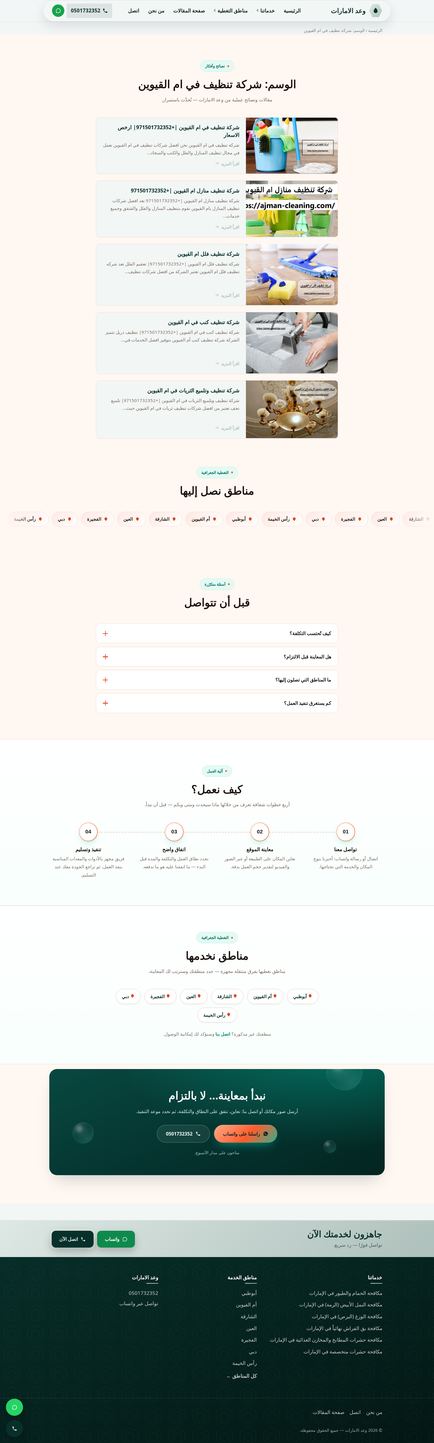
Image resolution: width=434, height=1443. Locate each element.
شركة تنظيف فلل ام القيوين (208, 253)
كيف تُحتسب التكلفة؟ (310, 633)
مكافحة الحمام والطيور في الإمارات (345, 1293)
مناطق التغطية (233, 10)
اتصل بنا (223, 1034)
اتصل (133, 10)
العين (191, 996)
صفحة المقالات (189, 10)
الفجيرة (158, 996)
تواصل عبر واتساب (138, 1303)
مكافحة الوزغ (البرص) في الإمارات (347, 1316)
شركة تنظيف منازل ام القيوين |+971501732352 (185, 190)
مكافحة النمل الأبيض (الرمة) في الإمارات (340, 1304)
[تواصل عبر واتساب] (58, 10)
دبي (126, 996)
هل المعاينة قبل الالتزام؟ (307, 656)
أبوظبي (300, 996)
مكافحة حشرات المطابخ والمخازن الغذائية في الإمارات (326, 1339)
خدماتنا (267, 10)
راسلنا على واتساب (241, 1134)
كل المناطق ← (241, 1375)
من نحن (156, 10)
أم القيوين (263, 996)
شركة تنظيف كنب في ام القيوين (203, 321)
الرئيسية (292, 10)
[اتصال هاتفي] (14, 1428)
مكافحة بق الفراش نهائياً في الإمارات (344, 1328)
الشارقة (225, 996)
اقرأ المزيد (230, 163)
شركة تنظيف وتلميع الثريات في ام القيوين (193, 389)
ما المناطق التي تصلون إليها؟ (303, 679)
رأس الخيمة (214, 1015)
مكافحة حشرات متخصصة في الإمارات (343, 1351)
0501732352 (143, 1293)
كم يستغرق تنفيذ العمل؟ (307, 703)
